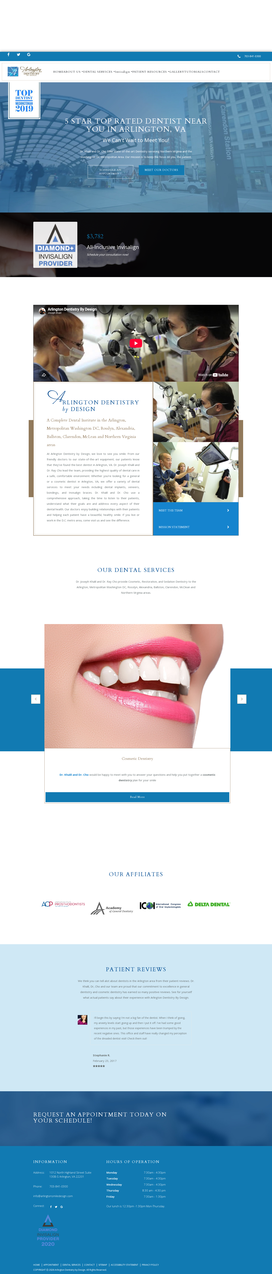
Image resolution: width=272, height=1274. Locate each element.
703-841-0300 (252, 56)
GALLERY (176, 72)
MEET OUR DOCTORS (161, 170)
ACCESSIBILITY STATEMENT (124, 1264)
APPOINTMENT (51, 1264)
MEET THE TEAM (171, 510)
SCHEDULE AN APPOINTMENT (110, 171)
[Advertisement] (136, 26)
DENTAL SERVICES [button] (98, 72)
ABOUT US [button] (72, 72)
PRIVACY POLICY (150, 1264)
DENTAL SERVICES (71, 1264)
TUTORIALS (193, 72)
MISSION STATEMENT (174, 527)
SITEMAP (102, 1264)
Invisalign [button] (122, 72)
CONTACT (211, 72)
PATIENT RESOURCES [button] (149, 72)
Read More (137, 797)
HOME (58, 72)
